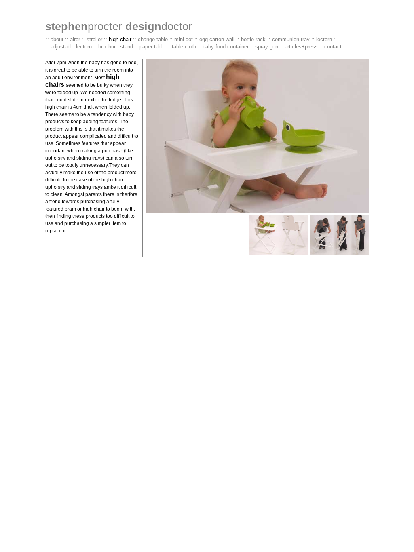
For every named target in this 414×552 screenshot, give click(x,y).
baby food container (226, 47)
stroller (94, 39)
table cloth (184, 47)
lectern (324, 39)
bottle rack (253, 39)
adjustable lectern (71, 47)
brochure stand (115, 47)
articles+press (301, 47)
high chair (120, 39)
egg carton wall (216, 39)
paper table (152, 47)
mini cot (183, 39)
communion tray (291, 39)
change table (153, 39)
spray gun (266, 47)
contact (333, 47)
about (57, 39)
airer (75, 39)
